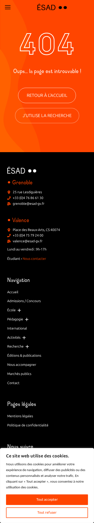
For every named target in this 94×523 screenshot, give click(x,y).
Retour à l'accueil (47, 95)
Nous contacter (34, 259)
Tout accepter (47, 500)
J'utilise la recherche (47, 115)
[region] (47, 485)
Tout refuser (47, 513)
